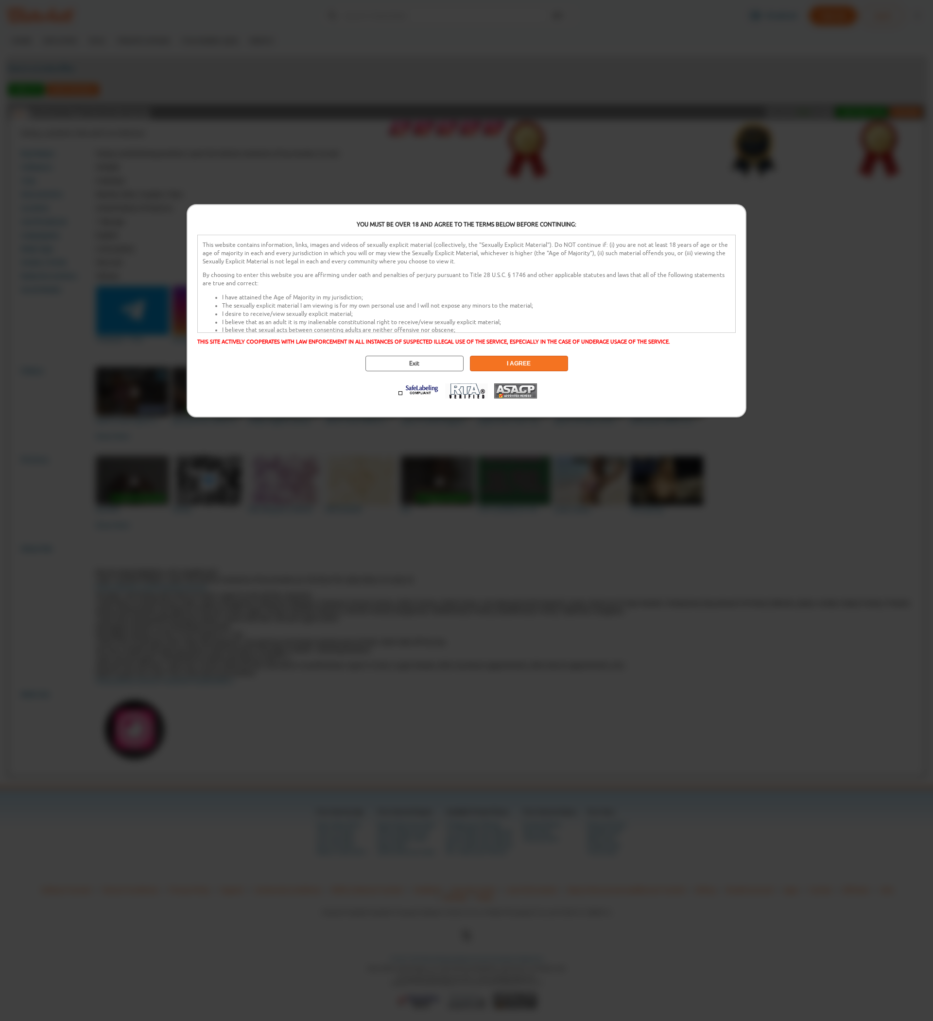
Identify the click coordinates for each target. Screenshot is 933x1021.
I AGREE (519, 363)
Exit (414, 363)
